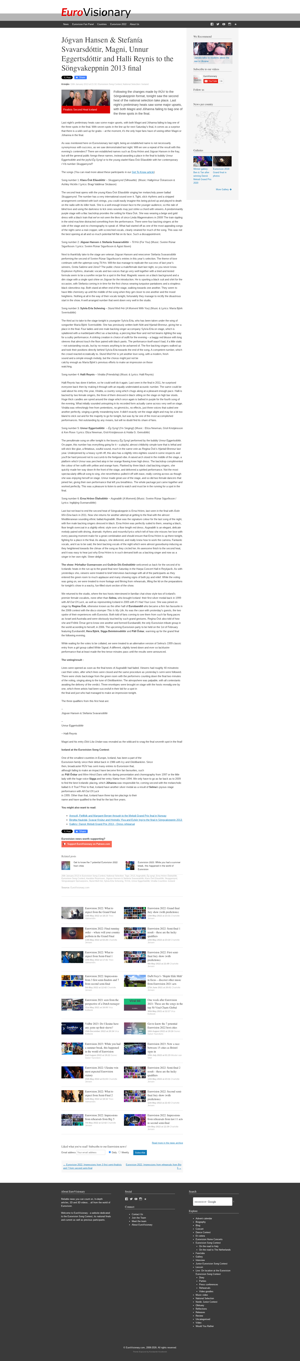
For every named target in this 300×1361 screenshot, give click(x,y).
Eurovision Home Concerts (209, 1239)
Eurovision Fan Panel (83, 24)
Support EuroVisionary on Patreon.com (88, 844)
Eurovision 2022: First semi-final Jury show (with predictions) (163, 956)
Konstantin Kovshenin (158, 1352)
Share (82, 77)
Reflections (201, 1308)
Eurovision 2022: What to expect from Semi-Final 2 (99, 1093)
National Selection (131, 84)
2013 (132, 876)
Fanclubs (200, 1253)
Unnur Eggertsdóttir (140, 881)
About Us (134, 24)
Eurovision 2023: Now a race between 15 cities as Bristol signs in (164, 1047)
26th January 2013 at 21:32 (84, 84)
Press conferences (208, 1284)
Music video (202, 1295)
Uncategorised (203, 1319)
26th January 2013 (70, 876)
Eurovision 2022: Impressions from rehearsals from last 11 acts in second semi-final (165, 1119)
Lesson (199, 1267)
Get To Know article (143, 172)
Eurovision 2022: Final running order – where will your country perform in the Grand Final (102, 932)
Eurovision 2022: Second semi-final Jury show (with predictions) (165, 1095)
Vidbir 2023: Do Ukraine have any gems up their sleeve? (102, 1025)
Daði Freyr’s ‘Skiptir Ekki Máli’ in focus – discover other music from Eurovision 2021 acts (165, 979)
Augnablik (141, 876)
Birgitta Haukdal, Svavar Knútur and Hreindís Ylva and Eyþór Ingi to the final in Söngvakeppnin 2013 (126, 819)
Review (199, 1315)
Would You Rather (205, 1326)
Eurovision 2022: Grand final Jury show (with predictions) (164, 910)
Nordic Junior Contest (206, 1302)
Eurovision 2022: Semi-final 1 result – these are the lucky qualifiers (164, 932)
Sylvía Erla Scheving (113, 881)
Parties (202, 1281)
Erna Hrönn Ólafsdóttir (166, 876)
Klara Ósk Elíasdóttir (154, 878)
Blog (198, 1225)
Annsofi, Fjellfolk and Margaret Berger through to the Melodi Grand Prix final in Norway (117, 815)
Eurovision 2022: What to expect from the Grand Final (100, 910)
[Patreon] (236, 24)
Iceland (145, 84)
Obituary (200, 1305)
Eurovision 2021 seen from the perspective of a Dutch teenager (102, 1001)
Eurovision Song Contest (110, 84)
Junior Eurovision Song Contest (211, 1263)
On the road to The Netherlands (215, 1249)
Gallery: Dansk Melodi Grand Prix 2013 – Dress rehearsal (102, 824)
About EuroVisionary (142, 1224)
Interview (200, 1260)
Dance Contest (203, 1232)
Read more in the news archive (167, 1143)
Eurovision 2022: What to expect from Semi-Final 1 (99, 954)
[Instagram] (230, 24)
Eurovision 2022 (118, 24)
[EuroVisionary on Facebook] (212, 24)
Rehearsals (204, 1288)
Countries (102, 24)
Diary (201, 1277)
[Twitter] (218, 24)
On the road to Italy (209, 1246)
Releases (200, 1312)
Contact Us (137, 1214)
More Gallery (222, 189)
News (66, 24)
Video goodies (206, 1291)
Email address (68, 1152)
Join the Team (139, 1217)
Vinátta (154, 881)
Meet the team (139, 1221)
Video (198, 1322)
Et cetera (200, 1236)
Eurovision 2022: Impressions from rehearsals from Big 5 (101, 1117)
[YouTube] (224, 24)
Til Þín (127, 881)
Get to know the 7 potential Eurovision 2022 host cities (162, 1025)
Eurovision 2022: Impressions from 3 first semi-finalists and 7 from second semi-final (102, 979)
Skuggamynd (171, 878)
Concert (199, 1229)
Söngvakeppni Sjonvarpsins (74, 881)
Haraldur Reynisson (95, 878)
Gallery (199, 1256)
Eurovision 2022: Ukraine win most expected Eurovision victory (101, 1071)
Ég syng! (151, 876)
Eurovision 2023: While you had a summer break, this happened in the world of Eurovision (159, 866)
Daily (114, 1152)
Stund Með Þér (96, 881)
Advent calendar (204, 1218)
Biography (201, 1222)
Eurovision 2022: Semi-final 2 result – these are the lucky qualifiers (164, 1071)
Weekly (125, 1152)
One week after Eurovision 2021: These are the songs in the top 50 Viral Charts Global (165, 1003)
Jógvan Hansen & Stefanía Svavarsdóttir (125, 878)
